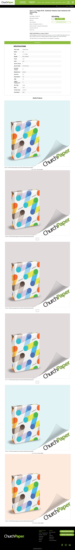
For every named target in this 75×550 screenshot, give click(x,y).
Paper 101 (39, 2)
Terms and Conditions (52, 540)
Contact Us (51, 535)
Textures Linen (25, 49)
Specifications (37, 42)
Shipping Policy (51, 537)
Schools (40, 541)
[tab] (37, 42)
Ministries (40, 539)
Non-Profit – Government (43, 534)
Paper (43, 2)
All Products (72, 6)
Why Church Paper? (52, 532)
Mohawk (24, 72)
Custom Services (48, 2)
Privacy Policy (51, 538)
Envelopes (53, 2)
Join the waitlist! (40, 169)
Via (23, 51)
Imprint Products (58, 2)
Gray (23, 61)
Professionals (41, 536)
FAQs (50, 533)
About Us (64, 2)
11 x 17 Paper (25, 54)
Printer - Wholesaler (66, 534)
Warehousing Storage (67, 531)
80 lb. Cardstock (25, 56)
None (23, 92)
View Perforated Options (61, 22)
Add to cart (60, 18)
